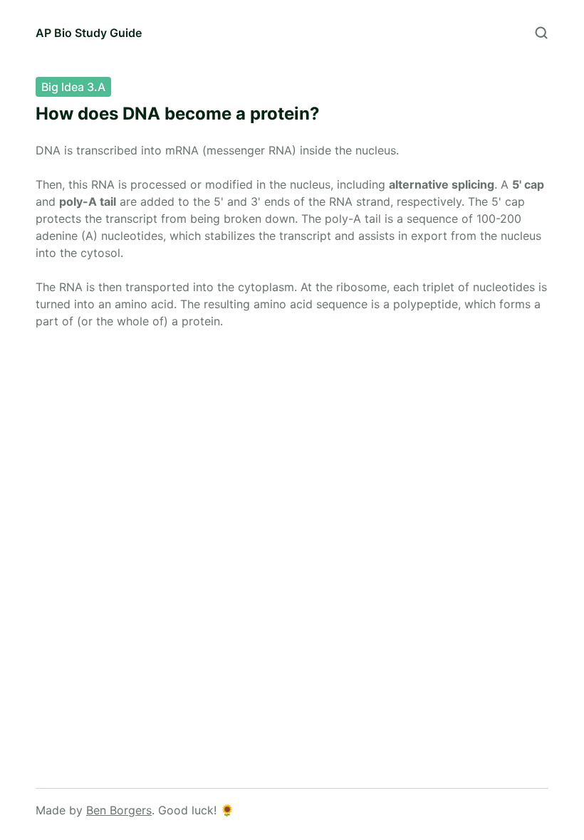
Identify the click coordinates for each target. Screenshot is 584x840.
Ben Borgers (119, 810)
